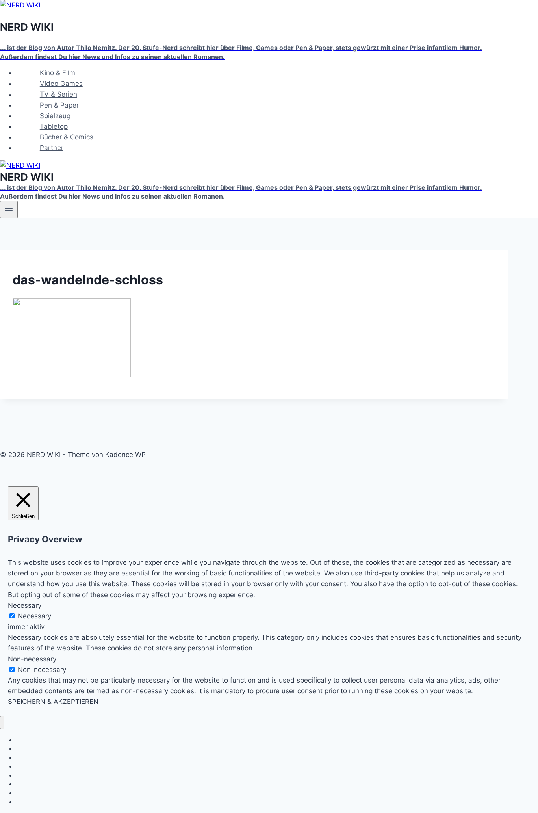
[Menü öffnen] (9, 209)
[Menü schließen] (2, 722)
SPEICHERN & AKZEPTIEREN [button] (53, 701)
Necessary (34, 616)
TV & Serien (58, 94)
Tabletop (54, 126)
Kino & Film (57, 73)
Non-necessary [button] (32, 659)
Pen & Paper (59, 105)
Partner (51, 148)
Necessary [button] (24, 605)
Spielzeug (55, 116)
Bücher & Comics (66, 137)
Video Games (61, 83)
